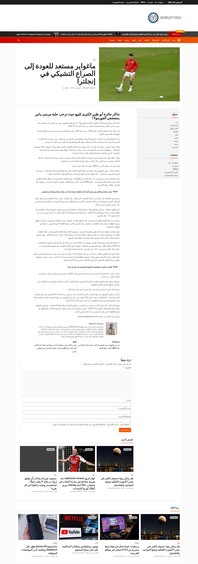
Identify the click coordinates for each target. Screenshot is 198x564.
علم (140, 40)
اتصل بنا (150, 2)
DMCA (143, 2)
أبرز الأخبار (165, 40)
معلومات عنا (159, 2)
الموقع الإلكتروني (124, 416)
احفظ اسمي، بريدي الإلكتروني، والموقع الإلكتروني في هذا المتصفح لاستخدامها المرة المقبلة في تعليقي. (90, 424)
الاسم (128, 400)
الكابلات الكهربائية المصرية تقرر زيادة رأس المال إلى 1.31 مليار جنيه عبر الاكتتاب (102, 34)
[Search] (18, 40)
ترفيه (120, 40)
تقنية (133, 40)
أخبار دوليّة (155, 40)
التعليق (128, 368)
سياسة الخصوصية (118, 2)
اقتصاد (146, 40)
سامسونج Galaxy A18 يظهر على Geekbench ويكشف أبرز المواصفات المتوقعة (41, 34)
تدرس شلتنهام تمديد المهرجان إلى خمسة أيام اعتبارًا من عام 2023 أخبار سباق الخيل (99, 345)
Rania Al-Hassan (88, 88)
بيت (174, 40)
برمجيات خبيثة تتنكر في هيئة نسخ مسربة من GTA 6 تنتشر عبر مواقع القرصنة (122, 549)
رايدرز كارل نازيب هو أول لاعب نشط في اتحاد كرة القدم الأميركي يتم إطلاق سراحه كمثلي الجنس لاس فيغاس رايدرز (55, 346)
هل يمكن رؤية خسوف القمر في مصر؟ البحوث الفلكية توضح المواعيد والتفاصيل (164, 34)
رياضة (127, 40)
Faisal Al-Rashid (113, 488)
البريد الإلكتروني (124, 408)
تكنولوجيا (137, 542)
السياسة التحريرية (132, 2)
